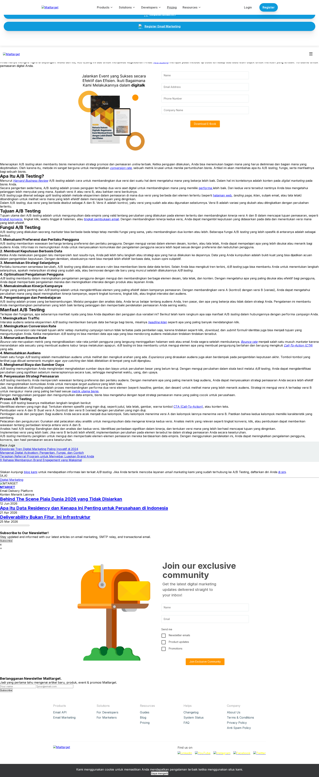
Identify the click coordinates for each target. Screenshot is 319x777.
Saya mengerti (159, 773)
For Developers (107, 712)
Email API (60, 712)
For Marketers (107, 717)
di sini (282, 472)
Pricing (172, 7)
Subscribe (6, 540)
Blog (143, 717)
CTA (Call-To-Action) (188, 406)
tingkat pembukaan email (101, 219)
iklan (157, 322)
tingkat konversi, (11, 219)
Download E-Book (205, 123)
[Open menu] (311, 54)
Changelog (190, 712)
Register (269, 7)
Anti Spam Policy (239, 728)
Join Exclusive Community (205, 661)
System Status (193, 717)
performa (206, 188)
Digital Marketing (11, 480)
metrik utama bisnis (85, 391)
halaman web (222, 195)
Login (248, 7)
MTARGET (7, 487)
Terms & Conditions (240, 717)
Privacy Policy (237, 722)
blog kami (30, 472)
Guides (144, 712)
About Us (233, 712)
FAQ (186, 722)
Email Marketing (64, 717)
